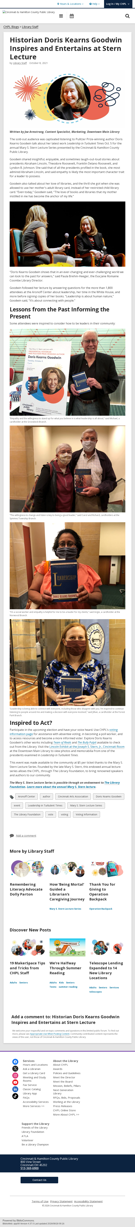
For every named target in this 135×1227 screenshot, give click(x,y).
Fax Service (30, 1085)
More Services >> (33, 1106)
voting (64, 815)
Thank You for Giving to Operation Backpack (102, 891)
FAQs (26, 1097)
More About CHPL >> (66, 1114)
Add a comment (26, 836)
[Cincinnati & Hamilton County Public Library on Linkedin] (15, 1089)
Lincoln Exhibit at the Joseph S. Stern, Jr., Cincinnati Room (86, 747)
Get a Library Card (34, 1073)
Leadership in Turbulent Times (45, 806)
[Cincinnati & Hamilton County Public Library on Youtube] (15, 1082)
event (17, 806)
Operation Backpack (100, 908)
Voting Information (86, 815)
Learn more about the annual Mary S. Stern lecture (61, 787)
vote (51, 815)
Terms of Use (40, 1201)
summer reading (68, 986)
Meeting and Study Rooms (34, 1079)
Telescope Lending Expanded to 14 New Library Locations (106, 970)
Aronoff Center (26, 797)
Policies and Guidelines (67, 1073)
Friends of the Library (35, 1127)
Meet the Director (64, 1077)
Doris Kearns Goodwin (108, 797)
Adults (13, 982)
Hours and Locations (35, 1064)
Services (114, 987)
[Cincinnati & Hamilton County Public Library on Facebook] (15, 1062)
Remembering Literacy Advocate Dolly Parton (26, 889)
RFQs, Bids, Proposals (66, 1097)
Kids (61, 982)
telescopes (95, 991)
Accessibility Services (36, 1102)
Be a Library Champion (35, 1144)
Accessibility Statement (88, 1201)
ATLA (25, 1136)
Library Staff (30, 27)
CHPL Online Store (64, 1110)
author (46, 797)
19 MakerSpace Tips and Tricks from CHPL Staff (27, 968)
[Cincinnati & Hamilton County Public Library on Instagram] (15, 1076)
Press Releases (62, 1106)
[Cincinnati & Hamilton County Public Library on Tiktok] (15, 1096)
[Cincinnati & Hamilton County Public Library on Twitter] (15, 1069)
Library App (30, 1093)
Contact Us (39, 1180)
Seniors (23, 982)
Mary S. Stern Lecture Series (86, 806)
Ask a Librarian (31, 1069)
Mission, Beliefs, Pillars (67, 1085)
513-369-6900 (29, 1168)
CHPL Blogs (11, 27)
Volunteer (27, 1140)
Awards (57, 1069)
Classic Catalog (32, 1089)
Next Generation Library (63, 1091)
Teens (53, 986)
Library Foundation (33, 1131)
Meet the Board (63, 1081)
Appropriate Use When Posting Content (49, 1033)
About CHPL (60, 1064)
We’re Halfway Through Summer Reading (65, 968)
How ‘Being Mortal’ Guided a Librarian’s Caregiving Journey (67, 891)
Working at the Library (66, 1102)
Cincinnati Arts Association (73, 797)
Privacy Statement (61, 1201)
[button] (70, 4)
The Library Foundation (27, 815)
